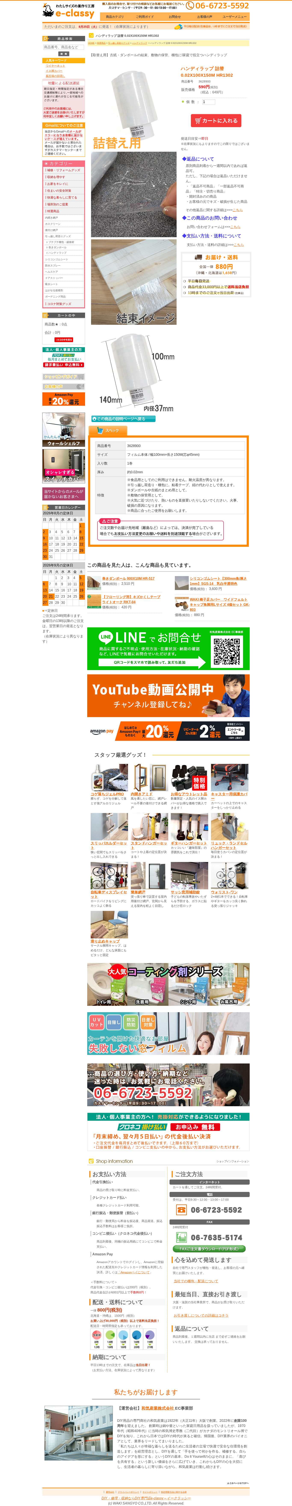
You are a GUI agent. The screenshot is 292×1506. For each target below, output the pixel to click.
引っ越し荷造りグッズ (58, 236)
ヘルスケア (51, 271)
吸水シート (51, 284)
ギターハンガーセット (189, 843)
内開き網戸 (51, 217)
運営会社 (110, 1492)
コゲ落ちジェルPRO (107, 794)
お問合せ (175, 16)
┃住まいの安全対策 (57, 190)
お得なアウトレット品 (189, 794)
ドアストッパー (54, 277)
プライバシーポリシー (128, 1492)
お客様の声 (204, 16)
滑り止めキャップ (105, 941)
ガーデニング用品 (55, 296)
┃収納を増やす (54, 177)
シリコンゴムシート (56, 259)
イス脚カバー (54, 70)
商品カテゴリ (115, 16)
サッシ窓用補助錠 (185, 892)
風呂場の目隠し (55, 76)
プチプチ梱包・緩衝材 (61, 242)
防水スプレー (52, 265)
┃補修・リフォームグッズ (62, 170)
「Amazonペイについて (134, 1272)
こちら (238, 210)
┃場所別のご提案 (56, 204)
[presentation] (108, 430)
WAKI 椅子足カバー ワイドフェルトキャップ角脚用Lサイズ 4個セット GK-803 (220, 605)
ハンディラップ (57, 252)
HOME (91, 43)
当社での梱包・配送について (196, 1281)
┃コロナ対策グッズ (57, 304)
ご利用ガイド (145, 16)
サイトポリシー (150, 1492)
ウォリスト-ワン (224, 892)
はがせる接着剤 (54, 290)
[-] (133, 236)
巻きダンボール (57, 247)
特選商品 (101, 43)
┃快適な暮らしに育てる (60, 197)
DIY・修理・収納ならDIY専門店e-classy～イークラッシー (146, 1498)
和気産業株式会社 (158, 1408)
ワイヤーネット (55, 65)
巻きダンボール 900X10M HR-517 (128, 578)
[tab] (108, 431)
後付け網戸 (51, 230)
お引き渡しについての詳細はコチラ (201, 1315)
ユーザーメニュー (235, 16)
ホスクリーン (52, 223)
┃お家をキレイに (56, 183)
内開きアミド (142, 794)
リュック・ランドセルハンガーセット (229, 845)
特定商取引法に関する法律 (174, 1492)
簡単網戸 (138, 892)
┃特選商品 (51, 211)
